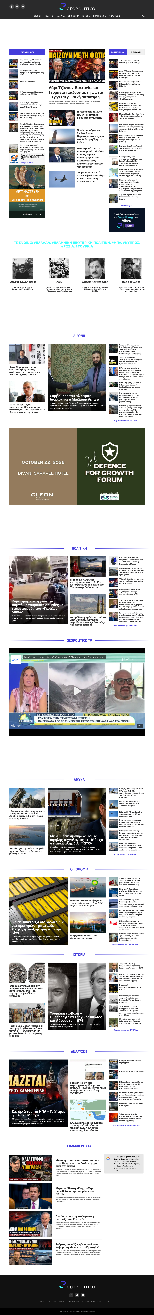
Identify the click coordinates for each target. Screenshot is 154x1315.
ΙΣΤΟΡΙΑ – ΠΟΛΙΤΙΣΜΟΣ (94, 16)
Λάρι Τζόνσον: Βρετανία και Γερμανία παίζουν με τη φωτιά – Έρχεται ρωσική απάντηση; (59, 289)
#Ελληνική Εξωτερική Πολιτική (81, 242)
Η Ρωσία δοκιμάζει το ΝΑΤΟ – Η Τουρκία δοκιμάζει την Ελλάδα (95, 289)
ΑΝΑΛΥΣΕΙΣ (115, 16)
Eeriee (92, 1312)
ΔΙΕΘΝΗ (37, 16)
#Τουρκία (84, 246)
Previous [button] (36, 214)
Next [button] (41, 214)
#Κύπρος (131, 242)
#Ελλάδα (42, 242)
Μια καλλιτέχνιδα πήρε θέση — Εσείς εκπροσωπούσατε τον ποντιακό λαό (131, 289)
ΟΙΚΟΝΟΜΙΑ (73, 16)
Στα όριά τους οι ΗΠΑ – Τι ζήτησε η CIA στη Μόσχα (22, 288)
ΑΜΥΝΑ (61, 16)
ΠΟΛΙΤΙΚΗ (49, 16)
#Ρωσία (67, 246)
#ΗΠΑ (116, 242)
